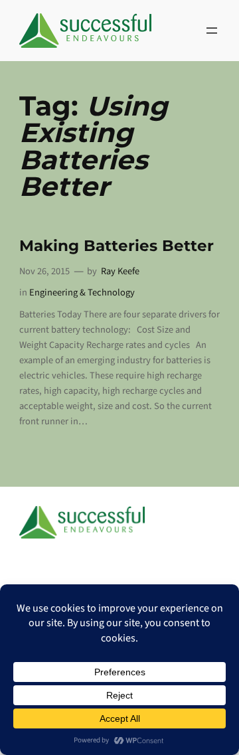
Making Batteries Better (116, 246)
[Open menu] (212, 31)
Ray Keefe (120, 271)
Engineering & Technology (82, 292)
